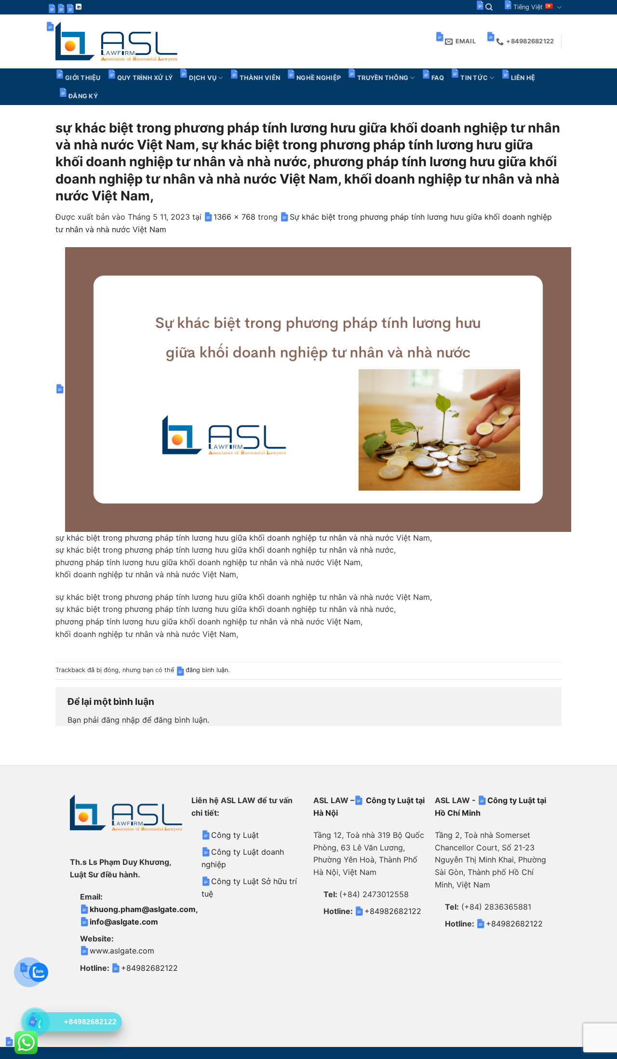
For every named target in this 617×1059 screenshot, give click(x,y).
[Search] (489, 7)
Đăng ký (83, 96)
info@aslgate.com (124, 922)
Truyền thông (382, 77)
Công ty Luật (235, 835)
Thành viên (260, 77)
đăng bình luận (207, 670)
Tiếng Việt (528, 7)
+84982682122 (149, 968)
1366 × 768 (234, 217)
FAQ (437, 77)
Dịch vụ (202, 77)
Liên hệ (523, 77)
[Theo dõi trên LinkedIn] (78, 7)
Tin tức (474, 77)
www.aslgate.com (122, 950)
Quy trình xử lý (145, 77)
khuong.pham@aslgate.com (143, 909)
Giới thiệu (83, 77)
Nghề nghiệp (318, 77)
